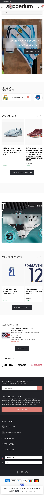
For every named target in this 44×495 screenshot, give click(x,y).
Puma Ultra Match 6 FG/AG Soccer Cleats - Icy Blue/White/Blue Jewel (12, 151)
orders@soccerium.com (13, 433)
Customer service (22, 409)
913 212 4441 (10, 427)
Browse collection (20, 172)
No (22, 491)
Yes (17, 491)
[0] (41, 7)
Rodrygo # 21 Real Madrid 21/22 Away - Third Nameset (11, 291)
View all (20, 348)
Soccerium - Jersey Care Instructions (22, 329)
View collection (20, 308)
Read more (15, 342)
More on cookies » (30, 491)
